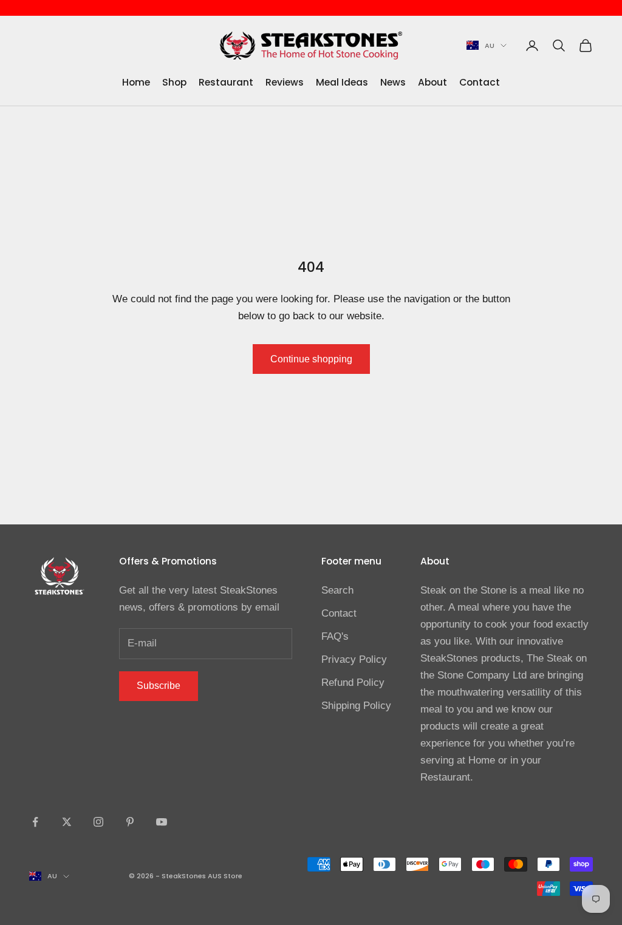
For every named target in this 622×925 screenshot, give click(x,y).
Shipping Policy (356, 705)
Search (337, 590)
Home (136, 82)
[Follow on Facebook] (35, 822)
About (432, 82)
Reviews (284, 82)
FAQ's (335, 636)
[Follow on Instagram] (98, 822)
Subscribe (158, 685)
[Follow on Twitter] (67, 822)
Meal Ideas (342, 82)
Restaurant (226, 82)
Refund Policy (352, 682)
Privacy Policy (354, 659)
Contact (479, 82)
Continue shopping (311, 359)
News (393, 82)
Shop (174, 82)
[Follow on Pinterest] (130, 822)
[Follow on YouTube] (162, 822)
